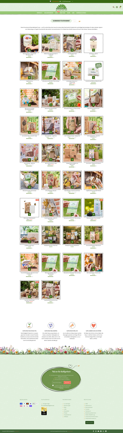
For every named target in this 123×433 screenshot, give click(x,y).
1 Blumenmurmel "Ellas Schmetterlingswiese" (29, 109)
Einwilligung (60, 387)
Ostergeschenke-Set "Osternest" (51, 245)
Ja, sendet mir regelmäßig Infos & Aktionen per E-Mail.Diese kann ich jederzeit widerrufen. (62, 387)
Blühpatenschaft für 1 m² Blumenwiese (72, 108)
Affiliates (66, 416)
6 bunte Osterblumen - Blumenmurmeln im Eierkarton (29, 273)
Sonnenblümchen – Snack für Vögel (29, 135)
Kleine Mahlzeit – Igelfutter (29, 163)
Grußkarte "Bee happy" (29, 245)
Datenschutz (88, 405)
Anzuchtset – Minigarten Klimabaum (93, 163)
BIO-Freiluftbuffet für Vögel (51, 163)
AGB (86, 403)
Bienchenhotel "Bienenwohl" (94, 108)
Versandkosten (70, 431)
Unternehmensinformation (91, 416)
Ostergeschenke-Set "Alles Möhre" (72, 245)
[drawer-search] (114, 7)
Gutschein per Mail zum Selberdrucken (94, 81)
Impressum (88, 411)
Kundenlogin (67, 403)
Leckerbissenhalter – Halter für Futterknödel (50, 218)
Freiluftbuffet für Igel (72, 53)
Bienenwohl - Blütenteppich (29, 218)
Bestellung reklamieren (90, 413)
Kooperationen (67, 414)
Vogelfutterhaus (29, 81)
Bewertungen (67, 405)
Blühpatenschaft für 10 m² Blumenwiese (72, 218)
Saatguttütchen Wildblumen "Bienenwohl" (72, 164)
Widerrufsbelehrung (90, 414)
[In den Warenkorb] (29, 50)
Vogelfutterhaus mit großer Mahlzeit (93, 190)
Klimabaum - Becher (93, 53)
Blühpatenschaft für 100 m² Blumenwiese (51, 273)
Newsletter (66, 411)
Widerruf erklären (89, 422)
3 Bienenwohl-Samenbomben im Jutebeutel (51, 54)
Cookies (87, 409)
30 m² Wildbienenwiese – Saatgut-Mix (72, 135)
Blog (65, 407)
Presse (65, 413)
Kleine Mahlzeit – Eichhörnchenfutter (72, 190)
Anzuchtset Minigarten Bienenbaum (93, 245)
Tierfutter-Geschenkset (29, 300)
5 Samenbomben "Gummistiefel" (93, 218)
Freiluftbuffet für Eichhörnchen (51, 300)
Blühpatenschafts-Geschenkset (29, 190)
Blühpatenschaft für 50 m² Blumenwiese (72, 272)
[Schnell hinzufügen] (93, 77)
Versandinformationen (90, 418)
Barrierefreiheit (88, 407)
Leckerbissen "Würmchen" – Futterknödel (72, 82)
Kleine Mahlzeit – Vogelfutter (51, 135)
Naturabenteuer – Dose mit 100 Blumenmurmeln (29, 54)
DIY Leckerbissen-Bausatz (50, 190)
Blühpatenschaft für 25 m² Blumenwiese (50, 81)
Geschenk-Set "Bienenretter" (51, 108)
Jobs (65, 409)
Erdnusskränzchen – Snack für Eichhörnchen (93, 136)
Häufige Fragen (46, 403)
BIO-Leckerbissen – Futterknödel (93, 272)
